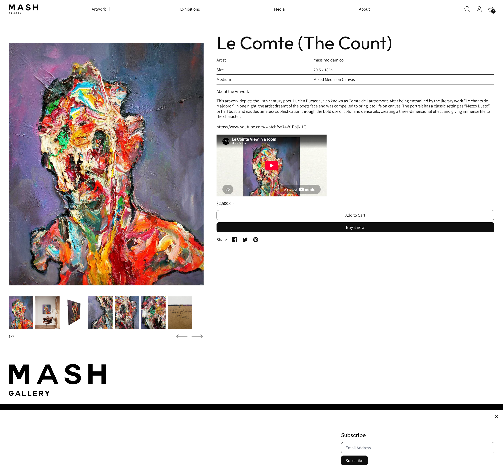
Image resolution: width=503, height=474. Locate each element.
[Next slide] (197, 336)
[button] (467, 9)
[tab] (21, 312)
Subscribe (354, 460)
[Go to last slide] (181, 336)
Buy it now (355, 227)
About (364, 9)
